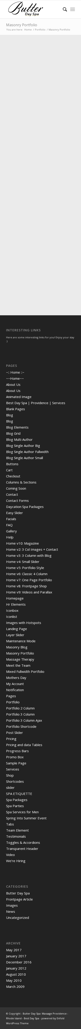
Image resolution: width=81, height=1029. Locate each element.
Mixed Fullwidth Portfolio (25, 671)
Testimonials (16, 836)
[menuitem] (62, 9)
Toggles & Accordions (23, 842)
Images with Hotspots (23, 622)
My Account (15, 683)
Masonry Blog (16, 647)
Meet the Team (18, 665)
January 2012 (16, 968)
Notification (15, 690)
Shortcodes (15, 781)
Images (12, 905)
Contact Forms (17, 500)
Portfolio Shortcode (21, 726)
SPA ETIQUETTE (19, 793)
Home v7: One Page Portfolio (29, 580)
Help (10, 537)
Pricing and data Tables (24, 744)
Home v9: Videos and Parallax (29, 592)
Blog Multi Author (19, 439)
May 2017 (14, 950)
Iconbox (12, 610)
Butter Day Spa (18, 893)
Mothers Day (16, 677)
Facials (11, 519)
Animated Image (19, 396)
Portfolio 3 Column (20, 714)
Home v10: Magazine (22, 543)
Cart (9, 470)
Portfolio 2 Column (20, 708)
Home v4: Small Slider (22, 561)
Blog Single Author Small (24, 457)
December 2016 (19, 962)
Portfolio (13, 702)
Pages (11, 696)
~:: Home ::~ (15, 372)
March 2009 (15, 986)
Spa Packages (16, 799)
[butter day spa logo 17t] (33, 9)
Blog (9, 415)
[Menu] (72, 9)
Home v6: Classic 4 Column (26, 573)
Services (12, 769)
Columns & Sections (21, 482)
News (10, 911)
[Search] (62, 9)
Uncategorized (17, 917)
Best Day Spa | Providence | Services (35, 403)
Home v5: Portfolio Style (25, 567)
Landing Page (16, 628)
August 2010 (16, 974)
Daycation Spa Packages (25, 506)
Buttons (12, 464)
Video (10, 854)
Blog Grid (13, 433)
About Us (13, 384)
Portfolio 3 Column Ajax (24, 720)
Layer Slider (15, 635)
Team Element (17, 830)
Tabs (10, 824)
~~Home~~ (15, 378)
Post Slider (14, 732)
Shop (10, 775)
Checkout (13, 476)
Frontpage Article (19, 899)
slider (10, 787)
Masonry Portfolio (21, 24)
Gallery (11, 531)
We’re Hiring (15, 860)
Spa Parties (15, 806)
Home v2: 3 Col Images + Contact (32, 549)
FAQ (9, 525)
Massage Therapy (20, 659)
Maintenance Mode (21, 641)
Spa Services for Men (22, 812)
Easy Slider (14, 512)
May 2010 (14, 980)
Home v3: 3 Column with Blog (29, 555)
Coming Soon (16, 488)
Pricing (11, 738)
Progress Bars (17, 751)
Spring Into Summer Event (26, 818)
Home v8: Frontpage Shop (26, 586)
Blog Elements (17, 427)
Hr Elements (16, 604)
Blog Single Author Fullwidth (27, 451)
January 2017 (16, 956)
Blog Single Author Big (23, 445)
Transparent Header (22, 848)
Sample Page (16, 763)
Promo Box (15, 757)
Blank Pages (15, 409)
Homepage (15, 598)
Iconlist (11, 616)
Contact (12, 494)
